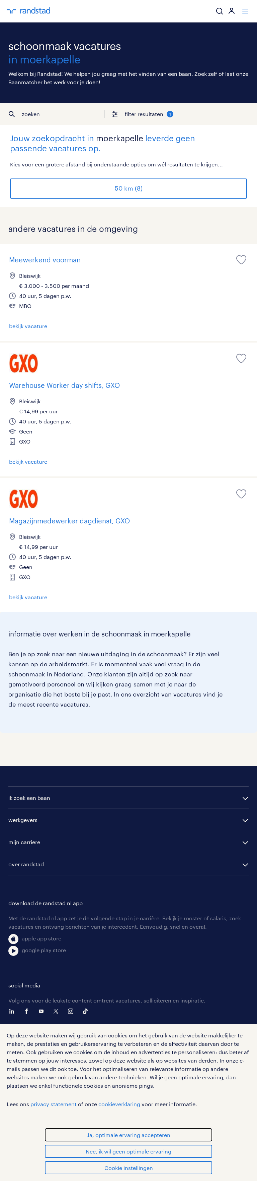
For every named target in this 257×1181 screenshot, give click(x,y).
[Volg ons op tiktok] (87, 1011)
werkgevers (22, 820)
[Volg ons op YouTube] (43, 1011)
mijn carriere (24, 842)
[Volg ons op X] (58, 1011)
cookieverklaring (119, 1104)
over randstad (26, 864)
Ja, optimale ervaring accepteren (128, 1135)
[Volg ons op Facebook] (28, 1011)
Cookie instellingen (128, 1168)
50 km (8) (129, 188)
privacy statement (53, 1104)
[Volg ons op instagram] (72, 1011)
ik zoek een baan (29, 797)
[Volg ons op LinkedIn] (13, 1011)
